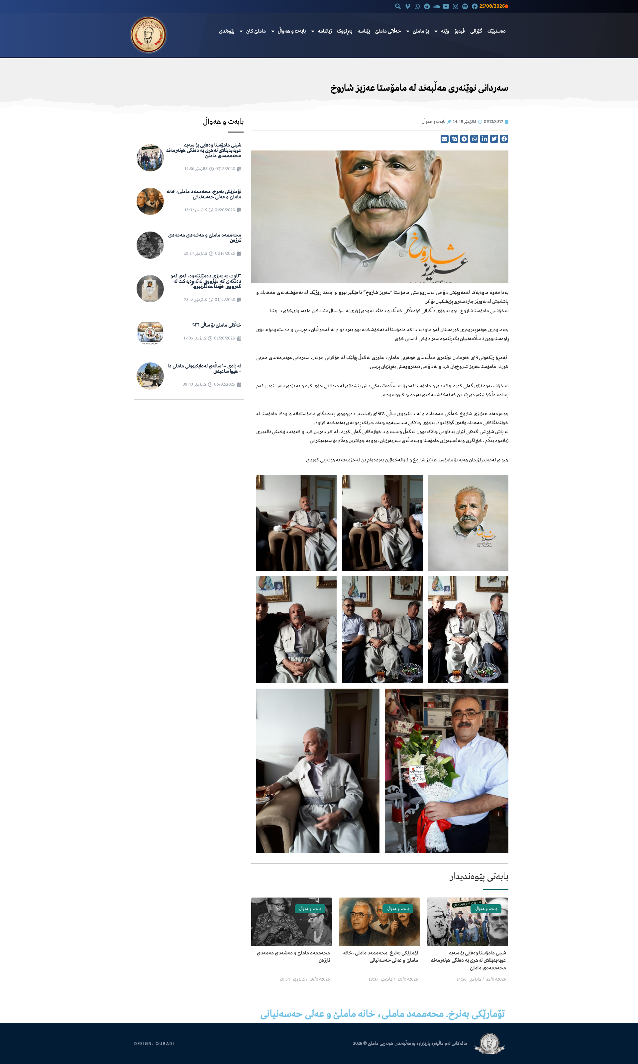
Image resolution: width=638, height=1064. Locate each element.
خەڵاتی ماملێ (388, 31)
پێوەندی (226, 31)
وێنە (445, 31)
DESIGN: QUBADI (154, 1043)
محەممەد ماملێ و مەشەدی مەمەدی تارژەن (204, 238)
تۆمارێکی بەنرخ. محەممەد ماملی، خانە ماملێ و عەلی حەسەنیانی (203, 194)
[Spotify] (465, 6)
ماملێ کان (256, 31)
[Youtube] (446, 6)
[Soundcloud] (436, 6)
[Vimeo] (408, 6)
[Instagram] (456, 6)
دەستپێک (496, 31)
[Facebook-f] (474, 6)
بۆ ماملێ (421, 31)
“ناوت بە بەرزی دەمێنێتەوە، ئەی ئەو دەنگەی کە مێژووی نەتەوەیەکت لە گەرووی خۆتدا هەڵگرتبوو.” (205, 281)
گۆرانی (476, 31)
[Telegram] (427, 6)
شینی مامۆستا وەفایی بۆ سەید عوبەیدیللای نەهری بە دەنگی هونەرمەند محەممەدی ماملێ (468, 960)
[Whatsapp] (417, 6)
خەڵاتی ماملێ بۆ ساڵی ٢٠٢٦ (216, 325)
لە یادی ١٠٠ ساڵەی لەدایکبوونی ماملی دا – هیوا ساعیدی (204, 369)
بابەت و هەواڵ (292, 31)
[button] (398, 6)
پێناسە (364, 31)
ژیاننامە (325, 31)
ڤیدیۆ (460, 31)
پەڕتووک (344, 31)
